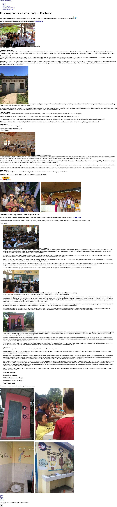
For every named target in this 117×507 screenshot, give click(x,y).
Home (4, 3)
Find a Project (6, 6)
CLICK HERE (39, 21)
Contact (2, 499)
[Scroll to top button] (1, 506)
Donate (2, 498)
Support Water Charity (8, 7)
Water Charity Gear (8, 9)
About (1, 497)
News (4, 5)
